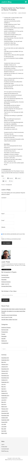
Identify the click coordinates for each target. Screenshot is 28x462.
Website (3, 227)
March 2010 (4, 406)
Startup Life (4, 341)
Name (3, 213)
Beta (6, 459)
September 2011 (5, 382)
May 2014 (3, 362)
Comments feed (5, 449)
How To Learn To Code (6, 317)
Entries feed (4, 446)
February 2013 (4, 371)
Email (3, 220)
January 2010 (4, 411)
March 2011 (4, 391)
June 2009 (3, 426)
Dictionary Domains (6, 282)
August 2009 (4, 422)
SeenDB (3, 338)
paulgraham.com (7, 169)
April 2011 (3, 389)
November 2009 (5, 415)
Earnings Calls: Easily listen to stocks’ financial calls (13, 309)
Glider (2, 284)
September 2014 (5, 360)
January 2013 (4, 373)
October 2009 (4, 417)
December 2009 (5, 413)
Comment (4, 197)
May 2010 (3, 402)
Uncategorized (9, 184)
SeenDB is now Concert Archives (9, 315)
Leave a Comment (22, 13)
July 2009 (3, 424)
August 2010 (4, 397)
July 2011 (3, 384)
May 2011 (3, 386)
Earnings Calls (4, 275)
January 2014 (4, 366)
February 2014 (4, 364)
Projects (3, 334)
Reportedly (4, 279)
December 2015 (5, 357)
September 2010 (5, 395)
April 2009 (3, 431)
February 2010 (4, 409)
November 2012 (5, 377)
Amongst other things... (6, 286)
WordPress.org (4, 451)
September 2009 (5, 420)
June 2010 (3, 400)
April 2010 (3, 404)
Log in (2, 444)
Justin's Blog (6, 2)
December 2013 (5, 369)
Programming (4, 332)
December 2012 (5, 375)
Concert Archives (5, 277)
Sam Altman (7, 144)
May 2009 (3, 428)
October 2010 (4, 393)
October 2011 (4, 380)
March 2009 (4, 433)
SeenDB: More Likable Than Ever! (9, 319)
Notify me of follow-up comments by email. (11, 239)
